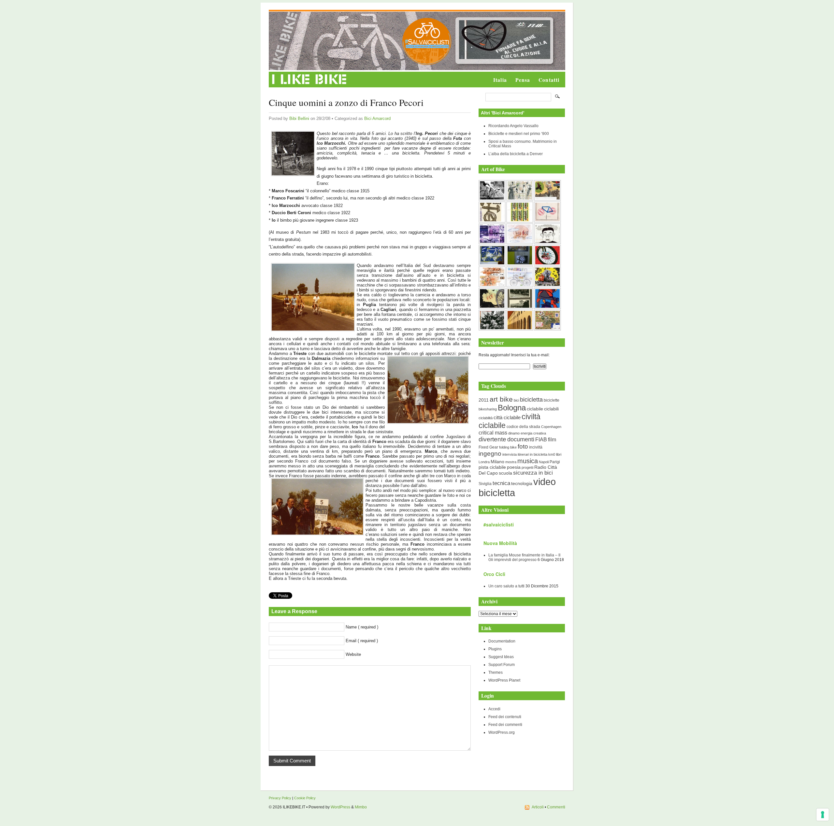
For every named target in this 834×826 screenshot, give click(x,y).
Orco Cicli (494, 574)
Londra (484, 462)
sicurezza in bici (533, 473)
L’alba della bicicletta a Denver (515, 154)
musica (527, 461)
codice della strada (523, 426)
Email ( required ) (362, 640)
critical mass (493, 432)
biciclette (551, 400)
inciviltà (535, 447)
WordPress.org (501, 732)
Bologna (512, 407)
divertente (492, 439)
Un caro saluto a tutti (506, 586)
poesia (514, 467)
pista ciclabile (492, 467)
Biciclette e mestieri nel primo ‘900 (518, 133)
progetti (527, 467)
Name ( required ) (362, 627)
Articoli (538, 807)
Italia (500, 79)
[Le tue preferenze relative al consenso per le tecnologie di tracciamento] (822, 814)
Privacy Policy (280, 798)
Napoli (544, 462)
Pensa (522, 79)
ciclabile (535, 408)
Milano (497, 461)
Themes (495, 672)
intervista (509, 454)
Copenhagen (551, 427)
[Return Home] (309, 84)
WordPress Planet (504, 680)
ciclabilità (486, 418)
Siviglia (485, 483)
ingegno (490, 453)
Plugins (495, 649)
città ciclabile (507, 417)
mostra (510, 462)
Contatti (549, 79)
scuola (505, 473)
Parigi (555, 462)
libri (558, 454)
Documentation (501, 641)
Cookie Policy (305, 798)
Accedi (494, 709)
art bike (501, 399)
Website (353, 654)
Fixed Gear (488, 447)
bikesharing (488, 409)
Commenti (556, 807)
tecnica (501, 483)
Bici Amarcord (377, 118)
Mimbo (361, 807)
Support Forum (501, 664)
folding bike (508, 447)
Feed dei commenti (505, 724)
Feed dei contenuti (504, 717)
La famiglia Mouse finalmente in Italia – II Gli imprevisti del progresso (524, 557)
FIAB (541, 439)
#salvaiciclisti (498, 524)
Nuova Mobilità (500, 543)
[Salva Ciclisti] (426, 63)
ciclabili (551, 408)
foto (523, 446)
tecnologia (521, 483)
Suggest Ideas (501, 657)
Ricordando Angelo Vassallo (513, 126)
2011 (484, 400)
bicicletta (531, 399)
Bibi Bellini (299, 118)
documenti (520, 439)
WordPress (340, 807)
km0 (551, 454)
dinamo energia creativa (527, 433)
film (552, 439)
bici (516, 400)
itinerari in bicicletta (532, 454)
